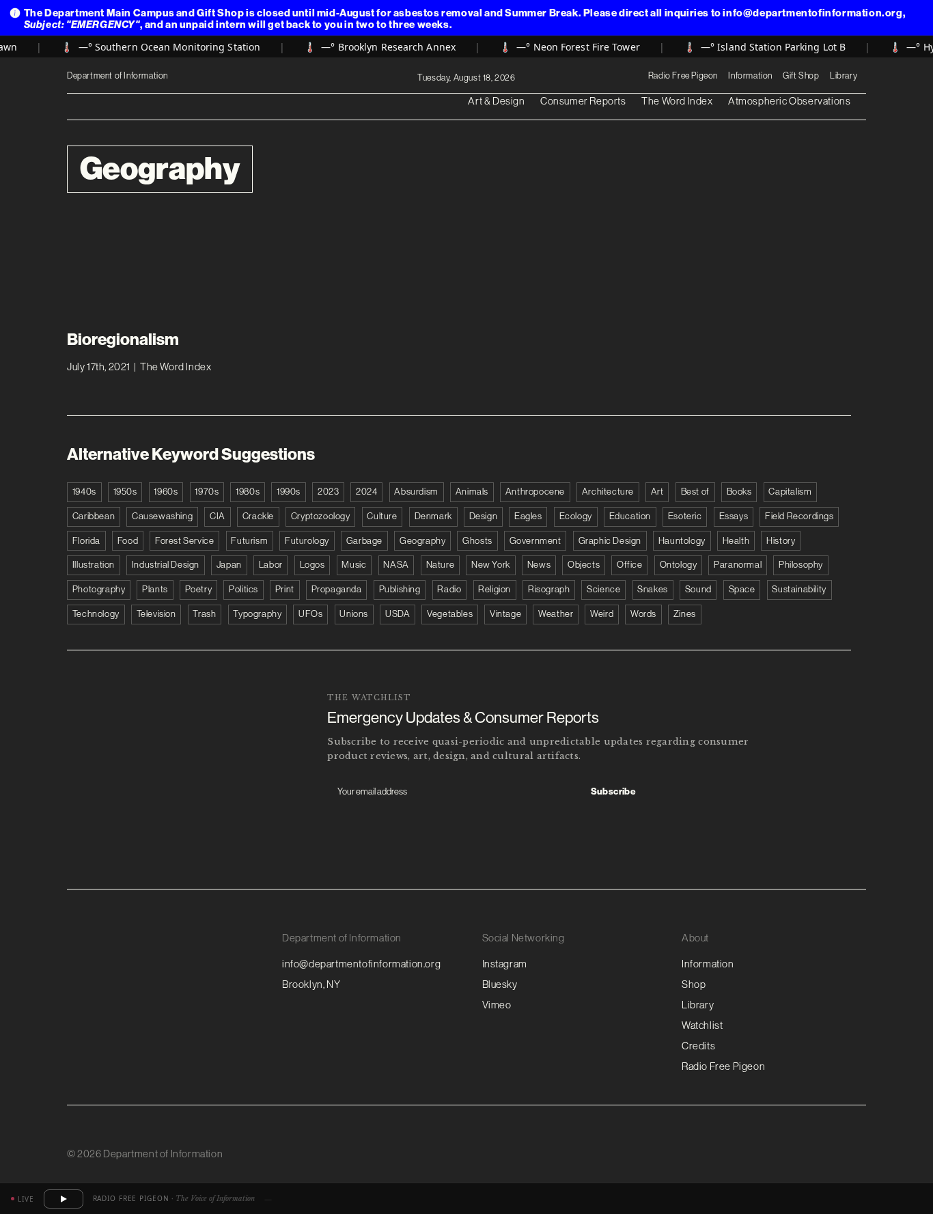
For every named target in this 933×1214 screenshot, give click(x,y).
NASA (395, 564)
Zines (684, 614)
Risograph (549, 589)
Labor (271, 564)
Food (127, 541)
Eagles (528, 516)
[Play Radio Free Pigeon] (63, 1199)
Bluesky (500, 984)
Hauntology (682, 541)
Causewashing (162, 516)
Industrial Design (165, 564)
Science (603, 589)
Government (535, 541)
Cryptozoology (320, 516)
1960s (166, 491)
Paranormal (738, 564)
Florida (86, 541)
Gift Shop (801, 75)
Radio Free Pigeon (683, 75)
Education (630, 516)
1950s (125, 491)
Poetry (198, 589)
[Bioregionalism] (157, 269)
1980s (248, 491)
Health (736, 541)
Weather (555, 614)
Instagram (504, 963)
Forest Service (184, 541)
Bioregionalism (123, 339)
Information (750, 75)
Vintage (505, 614)
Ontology (678, 564)
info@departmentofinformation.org (361, 963)
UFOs (310, 614)
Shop (694, 984)
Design (483, 516)
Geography (422, 541)
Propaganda (336, 589)
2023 (328, 491)
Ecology (575, 516)
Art (657, 491)
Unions (353, 614)
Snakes (652, 589)
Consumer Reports (583, 100)
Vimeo (497, 1004)
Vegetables (450, 614)
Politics (243, 589)
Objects (584, 564)
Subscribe (614, 791)
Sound (698, 589)
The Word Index (676, 100)
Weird (601, 614)
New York (490, 564)
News (539, 564)
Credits (698, 1045)
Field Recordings (799, 516)
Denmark (433, 516)
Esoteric (685, 516)
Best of (695, 491)
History (780, 541)
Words (643, 614)
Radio (449, 589)
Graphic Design (610, 541)
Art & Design (496, 100)
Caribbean (93, 516)
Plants (155, 589)
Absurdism (416, 491)
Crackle (258, 516)
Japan (229, 564)
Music (354, 564)
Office (630, 564)
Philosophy (801, 564)
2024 (366, 491)
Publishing (400, 589)
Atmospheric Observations (789, 100)
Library (843, 75)
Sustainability (799, 589)
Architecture (608, 491)
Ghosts (477, 541)
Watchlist (702, 1025)
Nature (440, 564)
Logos (312, 564)
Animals (472, 491)
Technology (96, 614)
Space (742, 589)
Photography (99, 589)
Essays (734, 516)
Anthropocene (535, 491)
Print (284, 589)
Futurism (249, 541)
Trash (204, 614)
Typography (257, 614)
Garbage (364, 541)
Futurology (307, 541)
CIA (217, 516)
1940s (84, 491)
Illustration (93, 564)
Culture (382, 516)
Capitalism (789, 491)
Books (739, 491)
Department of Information (118, 75)
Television (156, 614)
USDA (397, 614)
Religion (494, 589)
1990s (289, 491)
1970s (207, 491)
